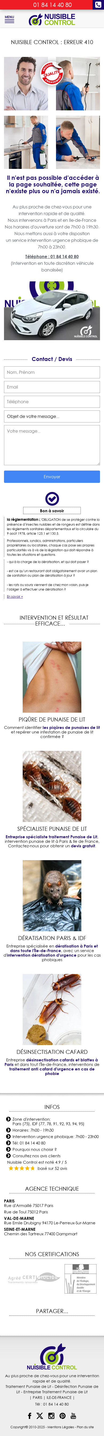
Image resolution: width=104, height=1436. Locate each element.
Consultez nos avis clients (37, 1156)
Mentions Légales (60, 1427)
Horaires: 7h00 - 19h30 (33, 1130)
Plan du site (85, 1427)
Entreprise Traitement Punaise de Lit (55, 1392)
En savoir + (15, 596)
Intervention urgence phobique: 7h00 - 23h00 (56, 1136)
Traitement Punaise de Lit (28, 1386)
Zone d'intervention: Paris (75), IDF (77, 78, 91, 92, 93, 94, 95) (49, 1121)
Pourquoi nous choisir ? (35, 1149)
